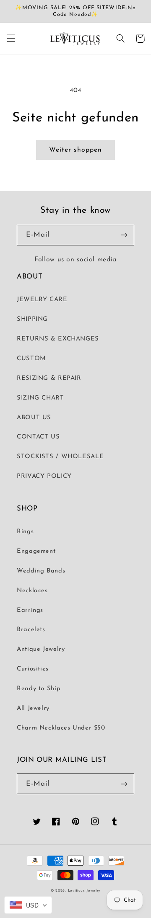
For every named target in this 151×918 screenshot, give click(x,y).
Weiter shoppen (75, 150)
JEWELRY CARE (42, 300)
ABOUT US (34, 418)
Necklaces (32, 591)
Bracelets (31, 630)
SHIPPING (32, 319)
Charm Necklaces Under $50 (61, 728)
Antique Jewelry (41, 649)
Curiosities (33, 669)
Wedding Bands (41, 571)
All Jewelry (33, 708)
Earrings (30, 610)
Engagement (36, 551)
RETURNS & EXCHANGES (58, 339)
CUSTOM (31, 359)
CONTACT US (38, 437)
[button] (11, 38)
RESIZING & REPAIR (49, 378)
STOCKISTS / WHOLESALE (60, 457)
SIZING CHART (40, 398)
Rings (25, 532)
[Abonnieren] (124, 235)
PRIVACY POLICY (44, 476)
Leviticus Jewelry (84, 890)
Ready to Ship (38, 689)
